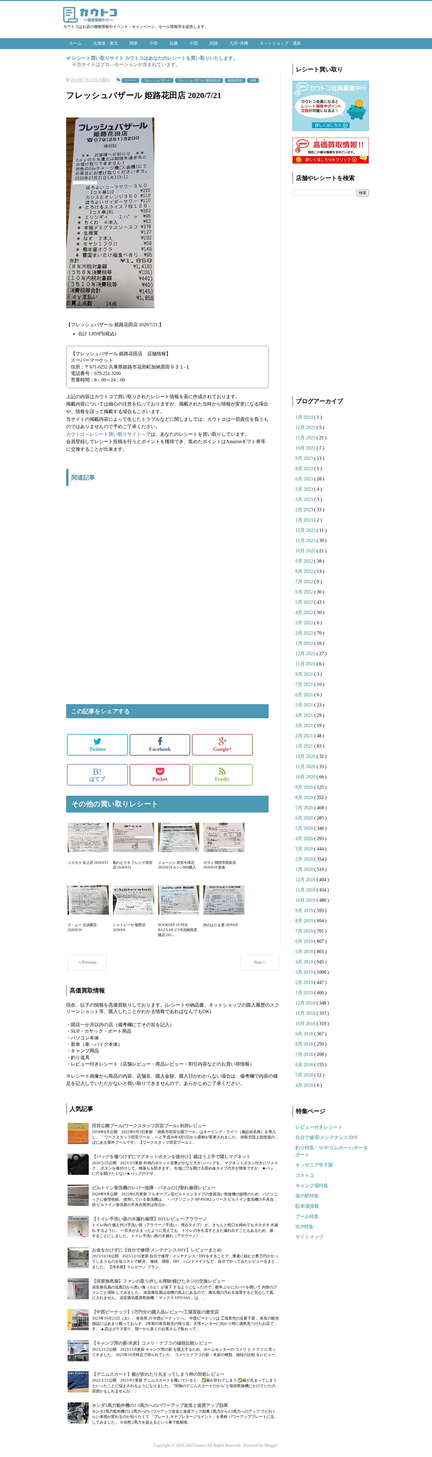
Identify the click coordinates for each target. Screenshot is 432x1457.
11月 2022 (306, 540)
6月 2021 (304, 694)
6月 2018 (304, 1064)
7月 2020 (304, 807)
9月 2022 (304, 560)
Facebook (160, 749)
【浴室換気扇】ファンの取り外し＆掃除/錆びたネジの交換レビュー (158, 1281)
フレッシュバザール (157, 80)
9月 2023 (304, 458)
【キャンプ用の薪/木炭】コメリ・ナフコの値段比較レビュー (152, 1343)
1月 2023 (304, 519)
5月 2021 (304, 704)
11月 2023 (306, 437)
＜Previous (87, 962)
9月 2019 (304, 910)
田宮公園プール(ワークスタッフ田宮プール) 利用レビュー (149, 1125)
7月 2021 (304, 684)
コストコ (304, 1175)
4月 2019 (304, 961)
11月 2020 (306, 766)
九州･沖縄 (239, 43)
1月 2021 (304, 745)
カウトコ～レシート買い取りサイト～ (106, 434)
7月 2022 (304, 581)
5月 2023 (304, 489)
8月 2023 (304, 468)
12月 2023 (306, 427)
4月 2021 (304, 715)
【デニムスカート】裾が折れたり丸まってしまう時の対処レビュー (158, 1374)
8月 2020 (304, 797)
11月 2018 (306, 1013)
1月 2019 (304, 992)
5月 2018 (304, 1074)
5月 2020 (304, 828)
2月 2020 (304, 859)
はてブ (97, 774)
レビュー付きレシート (318, 1127)
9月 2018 (304, 1033)
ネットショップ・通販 (280, 43)
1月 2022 (304, 643)
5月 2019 (304, 951)
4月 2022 (304, 612)
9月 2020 (304, 787)
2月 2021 (304, 735)
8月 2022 (304, 571)
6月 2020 (304, 817)
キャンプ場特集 (311, 1185)
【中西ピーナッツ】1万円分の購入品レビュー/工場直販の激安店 (155, 1312)
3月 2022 (304, 622)
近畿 (174, 43)
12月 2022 (306, 530)
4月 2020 (304, 838)
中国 (194, 43)
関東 (134, 43)
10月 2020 (306, 776)
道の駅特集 (307, 1195)
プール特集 (307, 1216)
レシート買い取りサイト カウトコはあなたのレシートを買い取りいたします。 (155, 57)
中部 (154, 43)
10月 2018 (306, 1023)
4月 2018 (304, 1085)
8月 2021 (304, 674)
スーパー (130, 80)
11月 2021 (306, 663)
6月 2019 (304, 941)
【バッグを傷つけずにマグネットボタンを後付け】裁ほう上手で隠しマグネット (171, 1156)
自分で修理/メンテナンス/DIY (326, 1137)
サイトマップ (309, 1236)
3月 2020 (304, 848)
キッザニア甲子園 (314, 1164)
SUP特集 (304, 1226)
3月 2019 (304, 972)
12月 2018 (306, 1002)
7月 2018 (304, 1054)
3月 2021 (304, 725)
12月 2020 (306, 756)
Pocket (160, 779)
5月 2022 (304, 602)
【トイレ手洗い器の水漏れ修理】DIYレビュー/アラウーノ (149, 1219)
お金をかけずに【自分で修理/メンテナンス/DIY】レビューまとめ (157, 1250)
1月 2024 (304, 417)
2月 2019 (304, 982)
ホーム (75, 43)
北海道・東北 (105, 43)
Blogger (270, 1445)
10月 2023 (306, 447)
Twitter (97, 749)
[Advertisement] (167, 552)
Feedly (222, 779)
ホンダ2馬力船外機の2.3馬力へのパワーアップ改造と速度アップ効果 (160, 1405)
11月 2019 (306, 889)
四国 (214, 43)
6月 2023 (304, 478)
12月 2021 (306, 653)
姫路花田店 (235, 80)
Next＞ (260, 962)
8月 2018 (304, 1044)
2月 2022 (304, 632)
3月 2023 (304, 499)
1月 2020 (304, 869)
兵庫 (253, 80)
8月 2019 (304, 920)
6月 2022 (304, 591)
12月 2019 (306, 879)
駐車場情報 (307, 1206)
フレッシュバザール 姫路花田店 (199, 80)
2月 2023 (304, 509)
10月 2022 (306, 550)
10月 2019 (306, 900)
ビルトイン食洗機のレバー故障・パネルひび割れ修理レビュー (153, 1187)
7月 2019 (304, 930)
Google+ (222, 749)
